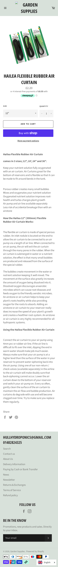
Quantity (43, 106)
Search (7, 449)
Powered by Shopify (35, 551)
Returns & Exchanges (14, 485)
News (6, 475)
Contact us (9, 454)
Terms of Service (12, 490)
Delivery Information (14, 464)
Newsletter (9, 480)
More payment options (28, 140)
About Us (8, 459)
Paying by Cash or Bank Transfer (20, 469)
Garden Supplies (17, 551)
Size (5, 106)
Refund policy (10, 495)
